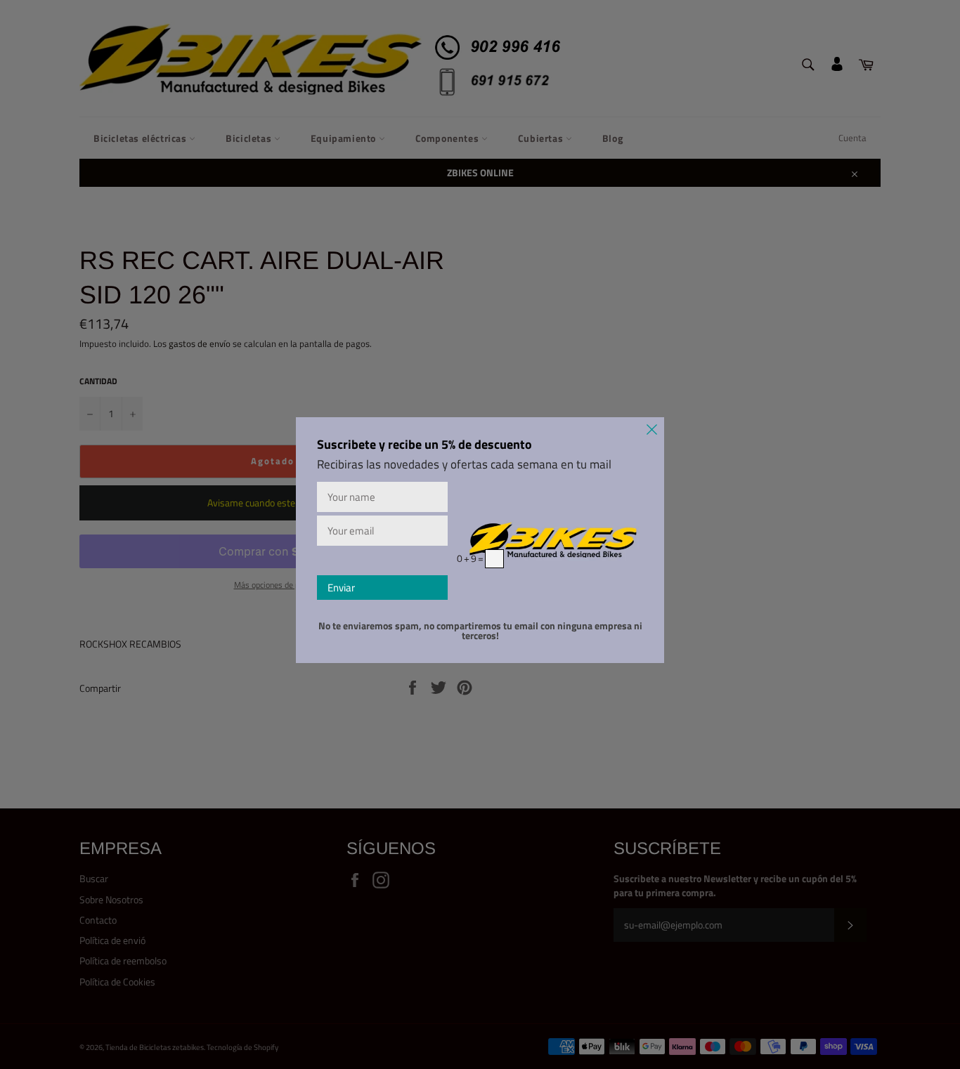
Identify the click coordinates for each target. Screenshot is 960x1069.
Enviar (341, 587)
